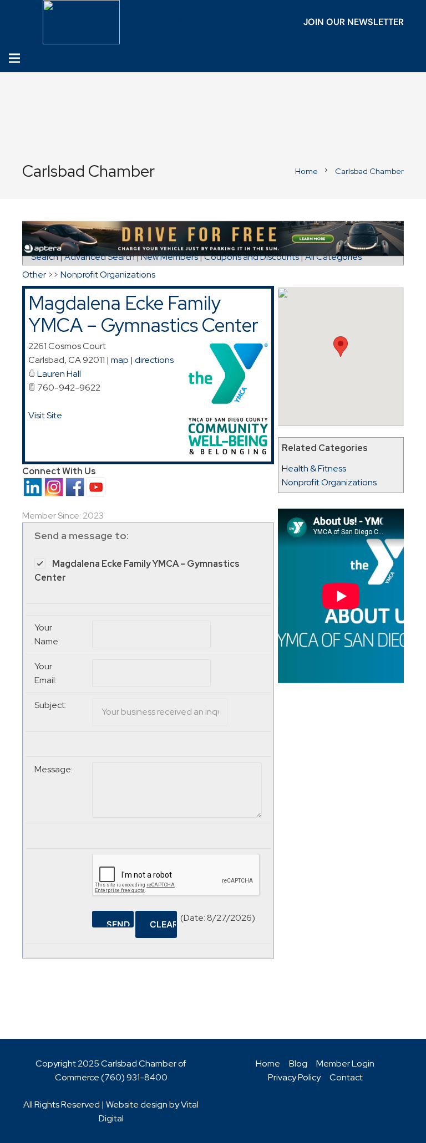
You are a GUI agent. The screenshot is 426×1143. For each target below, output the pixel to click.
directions (154, 360)
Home (268, 1063)
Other (34, 274)
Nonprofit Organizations (329, 482)
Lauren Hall (59, 374)
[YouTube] (216, 22)
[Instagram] (233, 22)
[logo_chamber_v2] (81, 22)
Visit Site (45, 415)
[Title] (251, 22)
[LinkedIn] (198, 22)
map (120, 360)
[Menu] (14, 58)
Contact (346, 1077)
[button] (340, 346)
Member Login (345, 1063)
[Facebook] (162, 22)
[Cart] (407, 58)
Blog (298, 1063)
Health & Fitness (314, 468)
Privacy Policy (294, 1077)
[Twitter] (180, 22)
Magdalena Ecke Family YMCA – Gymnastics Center (143, 314)
